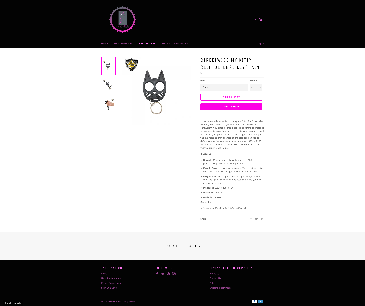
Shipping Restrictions (221, 288)
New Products (123, 43)
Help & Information (111, 278)
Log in (261, 43)
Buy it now (231, 106)
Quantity (253, 81)
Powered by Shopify (126, 301)
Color (202, 81)
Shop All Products (174, 43)
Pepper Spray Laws (111, 283)
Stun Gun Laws (109, 288)
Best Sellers (147, 43)
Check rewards (13, 303)
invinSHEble (112, 301)
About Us (214, 273)
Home (104, 43)
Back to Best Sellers (184, 246)
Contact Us (215, 278)
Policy (213, 283)
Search (104, 273)
